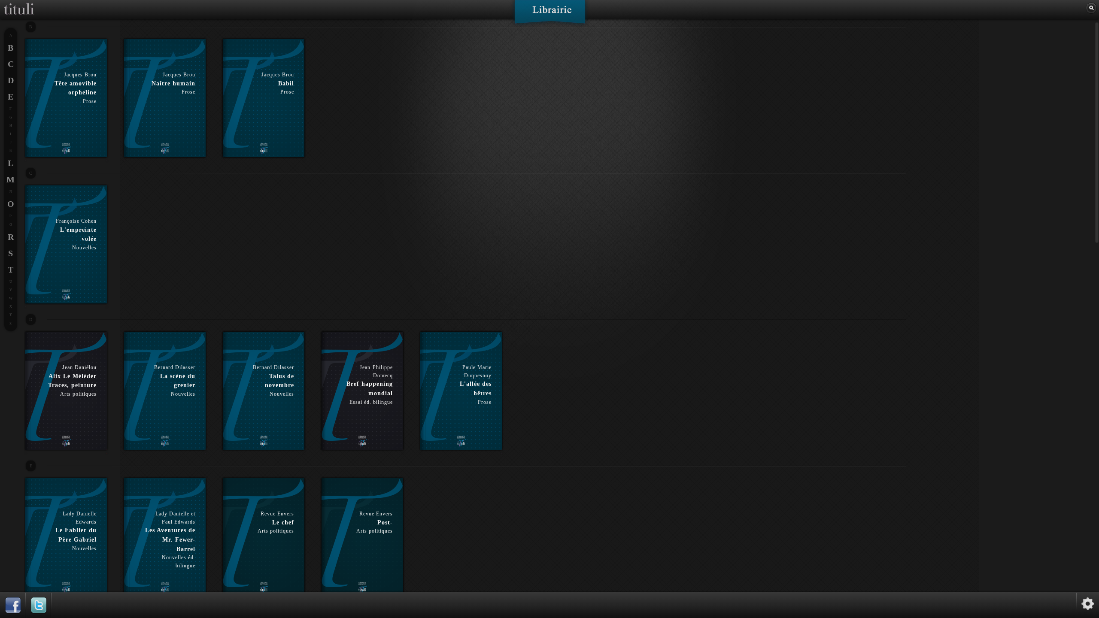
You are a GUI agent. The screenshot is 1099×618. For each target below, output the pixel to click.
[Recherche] (1091, 8)
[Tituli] (19, 3)
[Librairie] (550, 14)
